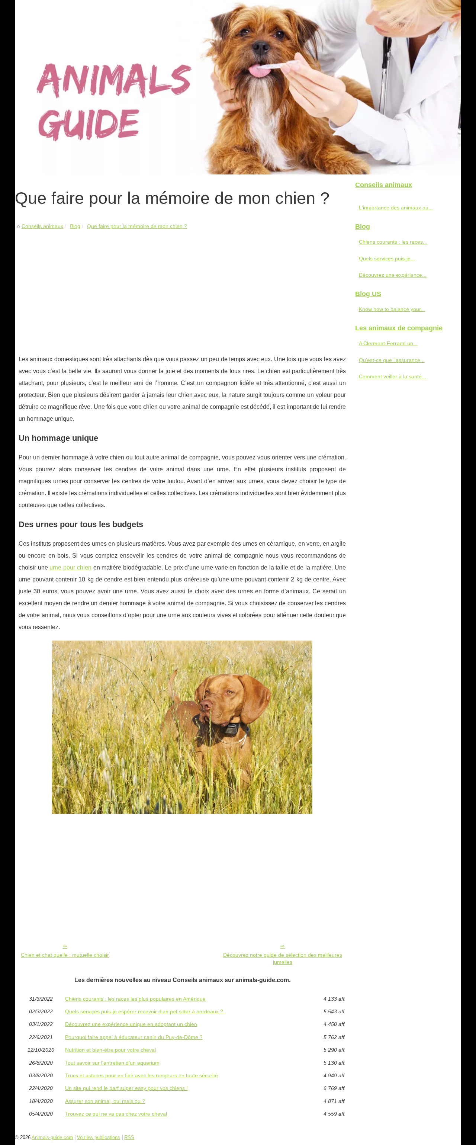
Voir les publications (98, 1137)
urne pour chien (70, 567)
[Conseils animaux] (238, 87)
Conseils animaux (42, 226)
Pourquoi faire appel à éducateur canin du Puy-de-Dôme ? (134, 1037)
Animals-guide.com (52, 1137)
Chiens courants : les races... (393, 242)
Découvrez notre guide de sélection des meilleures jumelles (282, 958)
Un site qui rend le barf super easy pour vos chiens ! (126, 1088)
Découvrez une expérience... (393, 275)
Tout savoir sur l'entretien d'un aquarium (112, 1062)
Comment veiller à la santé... (392, 376)
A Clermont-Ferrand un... (388, 343)
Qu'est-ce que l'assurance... (392, 360)
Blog (75, 226)
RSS (129, 1137)
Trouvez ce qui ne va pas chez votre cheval (116, 1113)
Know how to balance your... (392, 309)
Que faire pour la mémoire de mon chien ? (137, 226)
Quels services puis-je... (387, 259)
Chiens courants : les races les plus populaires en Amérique (135, 998)
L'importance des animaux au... (396, 208)
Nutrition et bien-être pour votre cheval (110, 1049)
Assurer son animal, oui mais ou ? (105, 1101)
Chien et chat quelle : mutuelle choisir (65, 955)
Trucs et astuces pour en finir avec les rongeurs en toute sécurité (141, 1075)
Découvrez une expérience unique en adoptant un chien (131, 1024)
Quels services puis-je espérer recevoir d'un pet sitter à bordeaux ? (145, 1011)
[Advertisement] (182, 286)
